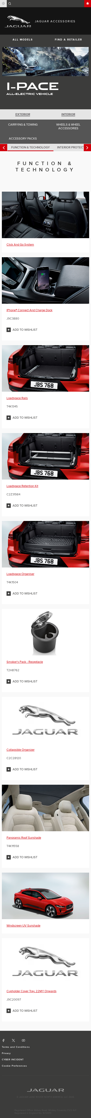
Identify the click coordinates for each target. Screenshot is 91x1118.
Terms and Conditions (16, 1047)
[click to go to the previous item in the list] (3, 147)
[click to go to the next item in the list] (87, 147)
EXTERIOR (22, 114)
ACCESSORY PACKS (23, 138)
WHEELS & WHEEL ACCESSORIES (68, 126)
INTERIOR (68, 114)
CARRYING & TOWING (23, 125)
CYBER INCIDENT (13, 1059)
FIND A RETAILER (68, 39)
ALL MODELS (23, 39)
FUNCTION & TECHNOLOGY (30, 147)
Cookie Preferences (14, 1066)
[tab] (23, 114)
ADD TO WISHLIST (25, 330)
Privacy (6, 1053)
